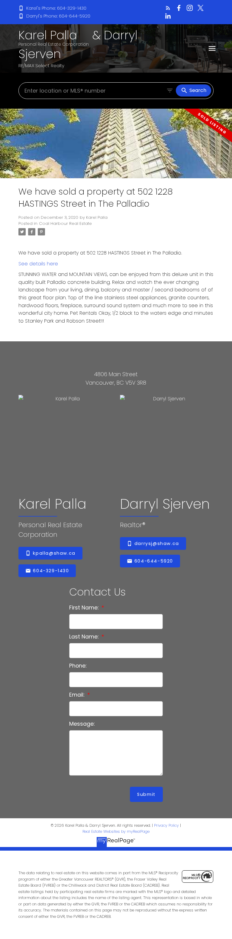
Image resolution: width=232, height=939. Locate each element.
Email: (77, 694)
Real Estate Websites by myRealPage (116, 831)
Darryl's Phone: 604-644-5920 (58, 16)
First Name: (84, 607)
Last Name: (84, 636)
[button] (52, 8)
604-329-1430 (51, 570)
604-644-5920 (153, 561)
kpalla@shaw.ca (54, 553)
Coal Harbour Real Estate (65, 223)
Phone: (77, 665)
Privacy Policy (166, 825)
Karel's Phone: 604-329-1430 (56, 8)
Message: (82, 723)
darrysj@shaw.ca (156, 543)
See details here (38, 263)
